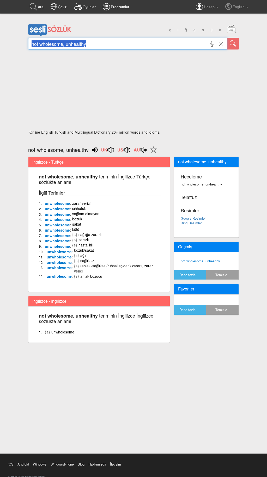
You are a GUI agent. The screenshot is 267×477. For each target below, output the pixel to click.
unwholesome (57, 203)
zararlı (83, 239)
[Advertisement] (133, 91)
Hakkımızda (97, 464)
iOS (11, 464)
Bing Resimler (191, 222)
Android (23, 464)
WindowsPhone (62, 464)
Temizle (221, 274)
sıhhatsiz (79, 208)
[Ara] (233, 43)
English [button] (239, 6)
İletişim (115, 464)
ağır (83, 255)
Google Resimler (193, 218)
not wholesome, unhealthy (200, 260)
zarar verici (81, 203)
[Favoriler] (152, 152)
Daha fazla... (189, 274)
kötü (75, 229)
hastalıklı (85, 244)
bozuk (77, 218)
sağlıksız (87, 260)
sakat (76, 224)
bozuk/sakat (84, 250)
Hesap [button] (210, 6)
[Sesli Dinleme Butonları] (108, 151)
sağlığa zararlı (89, 234)
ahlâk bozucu (91, 276)
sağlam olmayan (85, 213)
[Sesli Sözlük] (49, 35)
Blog (81, 464)
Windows (39, 464)
